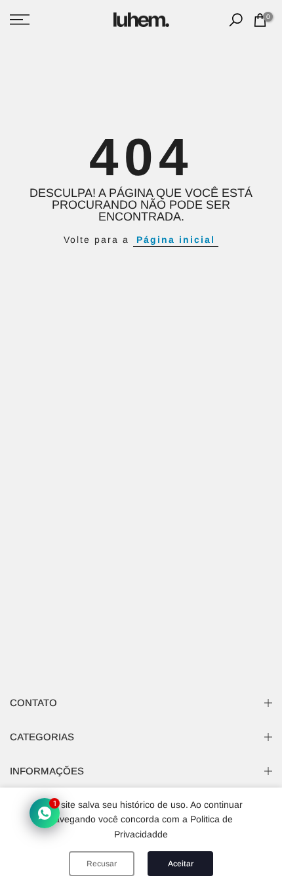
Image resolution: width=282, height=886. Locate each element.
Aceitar (180, 863)
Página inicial (175, 239)
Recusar (102, 863)
